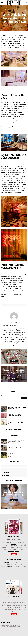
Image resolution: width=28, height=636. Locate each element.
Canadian (13, 544)
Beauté (15, 351)
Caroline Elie (23, 25)
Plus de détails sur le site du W (15, 290)
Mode (19, 351)
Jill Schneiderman (17, 357)
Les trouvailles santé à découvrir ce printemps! (14, 493)
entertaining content (13, 551)
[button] (13, 510)
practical (19, 549)
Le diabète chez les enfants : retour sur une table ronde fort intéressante (17, 454)
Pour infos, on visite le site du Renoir (11, 192)
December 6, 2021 (10, 357)
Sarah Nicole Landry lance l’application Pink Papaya (14, 414)
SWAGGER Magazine (9, 563)
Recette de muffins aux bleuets (15, 447)
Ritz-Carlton (12, 102)
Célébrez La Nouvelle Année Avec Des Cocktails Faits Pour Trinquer (17, 421)
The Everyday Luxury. (17, 343)
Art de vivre (14, 11)
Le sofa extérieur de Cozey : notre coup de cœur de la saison (16, 440)
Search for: (3, 395)
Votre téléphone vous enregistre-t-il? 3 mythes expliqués (17, 408)
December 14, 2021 (5, 25)
